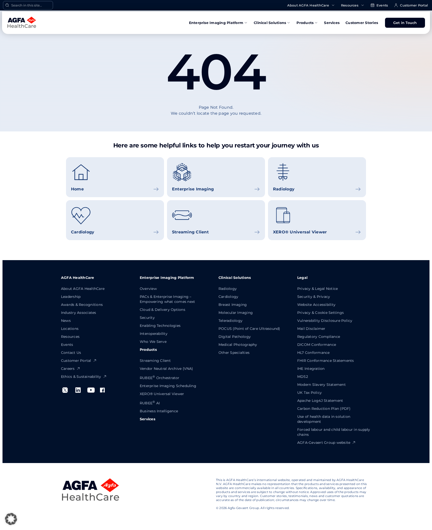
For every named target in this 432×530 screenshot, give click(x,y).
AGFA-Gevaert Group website (323, 442)
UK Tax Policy (309, 392)
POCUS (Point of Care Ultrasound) (249, 328)
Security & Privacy (313, 296)
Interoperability (154, 333)
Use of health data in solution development (323, 419)
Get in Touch (405, 22)
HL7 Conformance (313, 352)
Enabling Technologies (160, 325)
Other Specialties (234, 352)
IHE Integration (311, 368)
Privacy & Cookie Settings (320, 312)
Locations (69, 328)
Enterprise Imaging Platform (216, 22)
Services (332, 22)
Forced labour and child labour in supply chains (333, 432)
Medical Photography (237, 344)
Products (305, 22)
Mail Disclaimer (311, 328)
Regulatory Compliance (318, 336)
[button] (11, 519)
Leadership (70, 296)
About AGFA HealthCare (308, 5)
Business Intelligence (159, 411)
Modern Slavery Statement (321, 384)
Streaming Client (155, 360)
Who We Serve (153, 341)
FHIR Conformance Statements (325, 360)
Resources (349, 5)
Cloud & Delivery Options (162, 309)
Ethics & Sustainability (81, 376)
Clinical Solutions (270, 22)
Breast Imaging (232, 304)
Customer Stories (362, 22)
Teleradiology (230, 320)
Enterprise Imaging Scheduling (168, 386)
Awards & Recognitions (82, 304)
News (66, 320)
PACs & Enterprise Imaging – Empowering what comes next (167, 299)
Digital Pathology (234, 336)
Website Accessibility (316, 304)
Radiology (227, 288)
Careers (68, 368)
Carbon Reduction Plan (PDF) (323, 408)
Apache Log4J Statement (320, 400)
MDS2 (302, 376)
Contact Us (71, 352)
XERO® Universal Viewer (162, 394)
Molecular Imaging (235, 312)
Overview (148, 288)
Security (147, 317)
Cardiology (228, 296)
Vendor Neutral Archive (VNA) (166, 368)
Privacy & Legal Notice (317, 288)
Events (382, 5)
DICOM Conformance (316, 344)
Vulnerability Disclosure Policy (324, 320)
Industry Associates (78, 312)
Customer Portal (414, 5)
